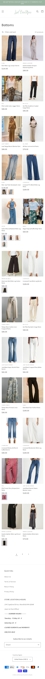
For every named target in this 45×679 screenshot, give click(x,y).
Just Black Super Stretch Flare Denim (10, 368)
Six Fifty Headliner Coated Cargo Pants (31, 107)
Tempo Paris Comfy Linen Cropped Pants (9, 328)
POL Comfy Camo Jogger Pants (11, 106)
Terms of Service (10, 582)
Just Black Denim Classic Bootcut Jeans (30, 489)
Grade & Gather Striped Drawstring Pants (30, 66)
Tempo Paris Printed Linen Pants (10, 408)
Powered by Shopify (27, 674)
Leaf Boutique (19, 674)
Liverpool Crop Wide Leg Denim (32, 281)
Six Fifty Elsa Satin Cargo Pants (32, 327)
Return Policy (9, 587)
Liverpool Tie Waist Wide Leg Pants (31, 185)
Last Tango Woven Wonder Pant (11, 146)
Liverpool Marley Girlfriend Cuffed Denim (10, 449)
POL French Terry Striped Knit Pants (10, 489)
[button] (2, 11)
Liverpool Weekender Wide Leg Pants (32, 449)
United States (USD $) (21, 659)
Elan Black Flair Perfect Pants (31, 407)
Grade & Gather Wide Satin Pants (31, 535)
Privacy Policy (9, 592)
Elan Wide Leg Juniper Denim (10, 65)
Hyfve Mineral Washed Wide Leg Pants (11, 229)
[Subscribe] (38, 644)
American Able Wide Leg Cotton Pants (11, 282)
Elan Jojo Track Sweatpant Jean (11, 185)
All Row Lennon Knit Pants (31, 146)
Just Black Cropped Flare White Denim (32, 368)
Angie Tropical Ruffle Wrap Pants (32, 229)
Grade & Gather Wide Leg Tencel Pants (11, 535)
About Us (7, 577)
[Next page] (28, 554)
